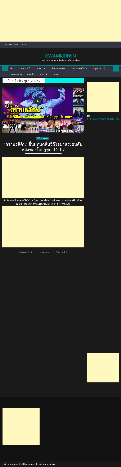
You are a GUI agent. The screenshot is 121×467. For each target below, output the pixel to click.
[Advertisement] (60, 21)
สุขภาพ (43, 74)
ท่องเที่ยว (31, 74)
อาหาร (55, 74)
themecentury (48, 464)
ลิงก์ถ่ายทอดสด (58, 68)
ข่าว (12, 68)
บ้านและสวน (16, 74)
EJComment (45, 252)
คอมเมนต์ (25, 68)
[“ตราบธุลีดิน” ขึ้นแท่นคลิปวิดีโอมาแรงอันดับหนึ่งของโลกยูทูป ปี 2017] (43, 110)
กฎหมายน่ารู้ (99, 68)
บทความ (41, 68)
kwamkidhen (60, 55)
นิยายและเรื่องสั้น (80, 68)
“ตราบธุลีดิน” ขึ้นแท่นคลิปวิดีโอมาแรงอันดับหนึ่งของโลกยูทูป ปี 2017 (43, 147)
